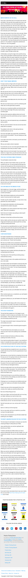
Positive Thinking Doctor (10, 545)
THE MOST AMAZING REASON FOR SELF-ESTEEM (13, 419)
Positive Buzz (8, 550)
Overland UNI (8, 560)
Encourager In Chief (10, 539)
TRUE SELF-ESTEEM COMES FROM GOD (11, 157)
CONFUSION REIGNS (6, 234)
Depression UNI (8, 557)
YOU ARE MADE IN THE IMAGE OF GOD (10, 186)
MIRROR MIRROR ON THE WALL (9, 18)
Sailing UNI (7, 562)
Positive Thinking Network (11, 547)
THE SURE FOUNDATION (7, 310)
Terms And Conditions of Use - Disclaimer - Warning (13, 570)
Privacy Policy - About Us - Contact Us (10, 573)
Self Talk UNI (8, 552)
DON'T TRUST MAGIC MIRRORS (9, 81)
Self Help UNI (8, 555)
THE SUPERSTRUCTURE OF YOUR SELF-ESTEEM (13, 346)
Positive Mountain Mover (15, 537)
